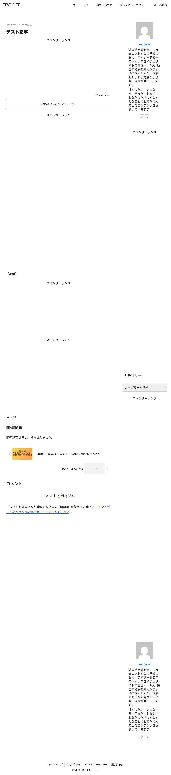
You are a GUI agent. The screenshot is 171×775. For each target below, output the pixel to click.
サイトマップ (56, 764)
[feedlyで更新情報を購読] (142, 116)
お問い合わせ (73, 764)
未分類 (13, 417)
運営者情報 (116, 764)
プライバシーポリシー (95, 764)
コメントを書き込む (58, 496)
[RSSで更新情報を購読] (147, 116)
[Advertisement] (58, 66)
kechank (144, 44)
